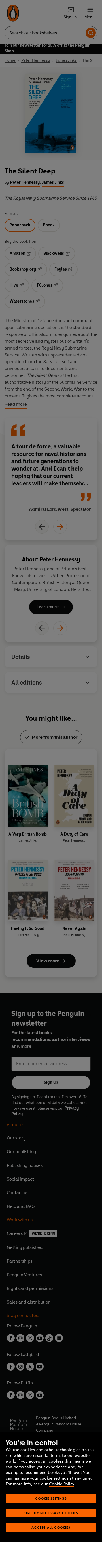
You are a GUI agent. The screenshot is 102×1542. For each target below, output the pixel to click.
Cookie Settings (51, 1498)
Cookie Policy (61, 1484)
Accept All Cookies (50, 1527)
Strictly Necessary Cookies (51, 1513)
